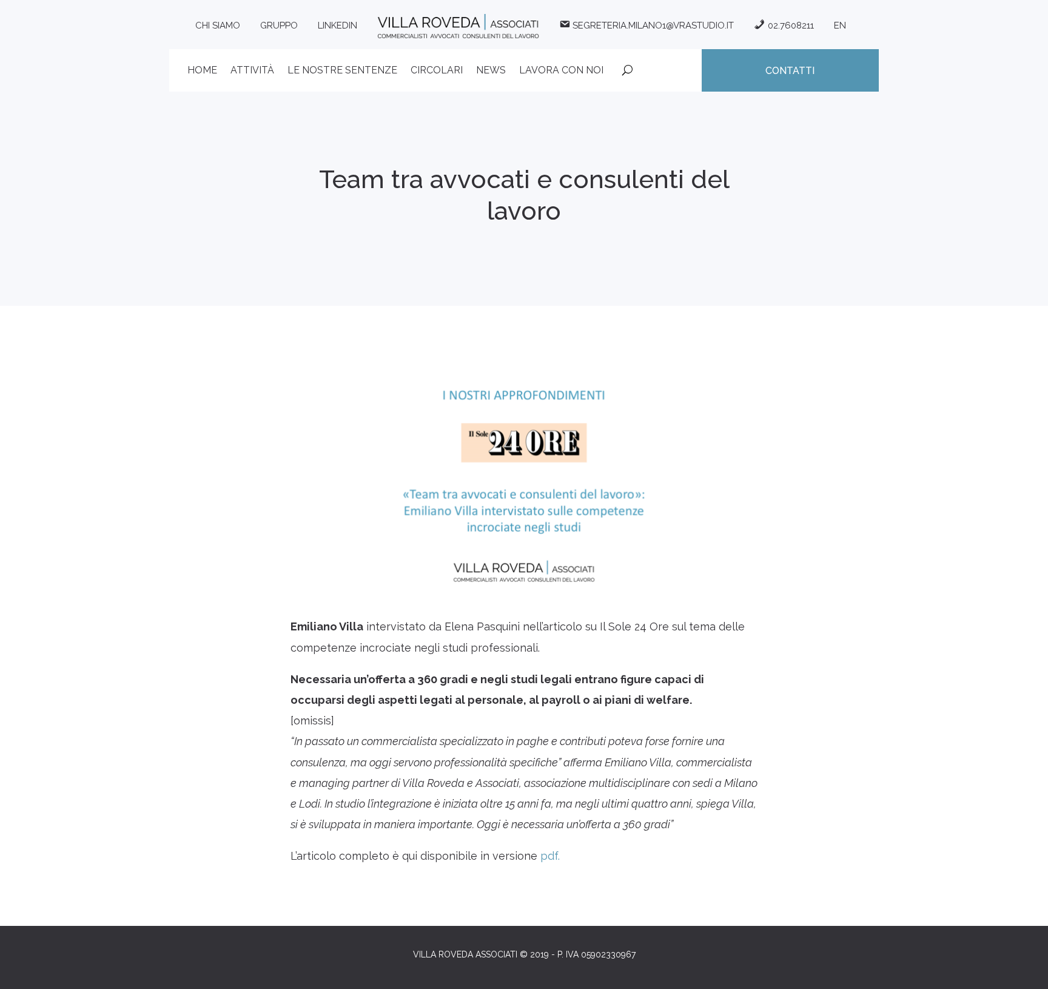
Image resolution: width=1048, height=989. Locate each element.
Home (202, 71)
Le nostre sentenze (342, 71)
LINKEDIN (337, 25)
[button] (1022, 972)
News (491, 71)
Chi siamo (217, 25)
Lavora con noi (561, 71)
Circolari (437, 71)
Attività (252, 71)
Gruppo (279, 25)
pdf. (550, 855)
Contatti (790, 70)
